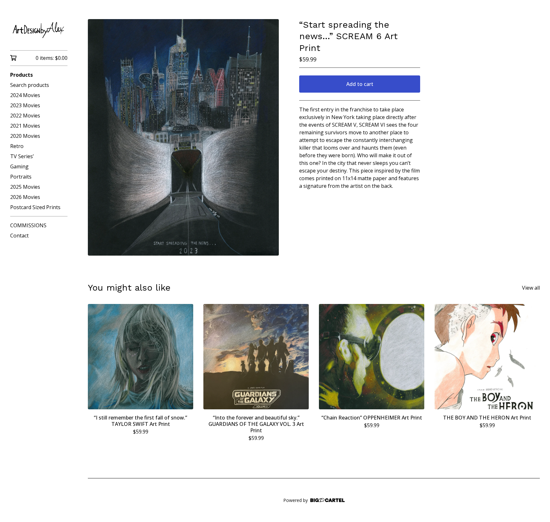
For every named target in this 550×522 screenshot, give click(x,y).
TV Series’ (22, 156)
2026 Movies (25, 197)
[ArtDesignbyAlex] (38, 29)
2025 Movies (25, 186)
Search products (29, 84)
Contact (19, 235)
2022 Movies (25, 115)
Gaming (19, 166)
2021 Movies (25, 125)
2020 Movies (25, 135)
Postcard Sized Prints (35, 207)
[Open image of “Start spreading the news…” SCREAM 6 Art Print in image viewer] (183, 137)
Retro (17, 146)
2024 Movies (25, 95)
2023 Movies (25, 105)
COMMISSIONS (28, 225)
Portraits (21, 176)
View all (531, 287)
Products (21, 74)
